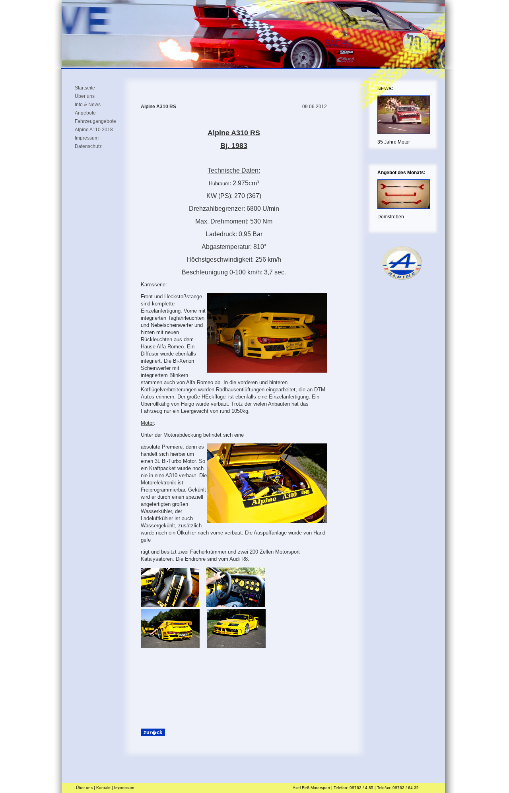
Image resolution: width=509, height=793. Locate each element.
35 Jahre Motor (393, 142)
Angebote (85, 112)
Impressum (87, 137)
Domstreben (390, 217)
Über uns (85, 96)
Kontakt (103, 787)
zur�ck (153, 732)
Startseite (85, 87)
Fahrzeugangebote (95, 121)
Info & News (88, 104)
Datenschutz (88, 146)
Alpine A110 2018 (94, 129)
